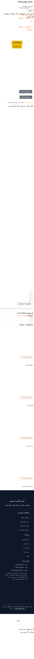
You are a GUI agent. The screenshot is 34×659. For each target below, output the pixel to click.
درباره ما (26, 552)
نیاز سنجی (26, 543)
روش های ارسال (24, 521)
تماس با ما (26, 548)
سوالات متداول (25, 517)
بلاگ (28, 556)
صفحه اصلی (25, 539)
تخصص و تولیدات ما (23, 530)
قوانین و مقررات (24, 526)
